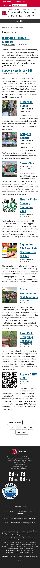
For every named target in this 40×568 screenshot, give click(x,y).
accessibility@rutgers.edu (13, 550)
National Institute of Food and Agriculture (20, 523)
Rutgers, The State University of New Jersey (20, 518)
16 (13, 427)
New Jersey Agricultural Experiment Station (22, 10)
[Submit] (25, 5)
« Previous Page (15, 423)
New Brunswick (17, 1)
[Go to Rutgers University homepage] (4, 13)
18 (25, 427)
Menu (21, 21)
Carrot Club (27, 163)
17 (19, 427)
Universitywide (7, 1)
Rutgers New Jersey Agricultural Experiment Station (20, 512)
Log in (20, 560)
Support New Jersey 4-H (17, 70)
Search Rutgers (7, 5)
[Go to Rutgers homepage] (20, 453)
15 (34, 422)
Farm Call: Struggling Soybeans (26, 337)
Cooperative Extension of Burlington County (21, 14)
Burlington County (20, 507)
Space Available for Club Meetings (29, 293)
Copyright (5, 556)
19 (31, 427)
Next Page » (21, 433)
